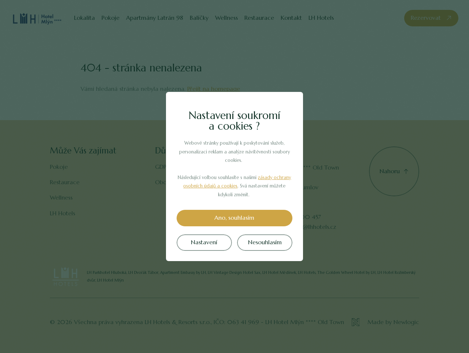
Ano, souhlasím (234, 218)
